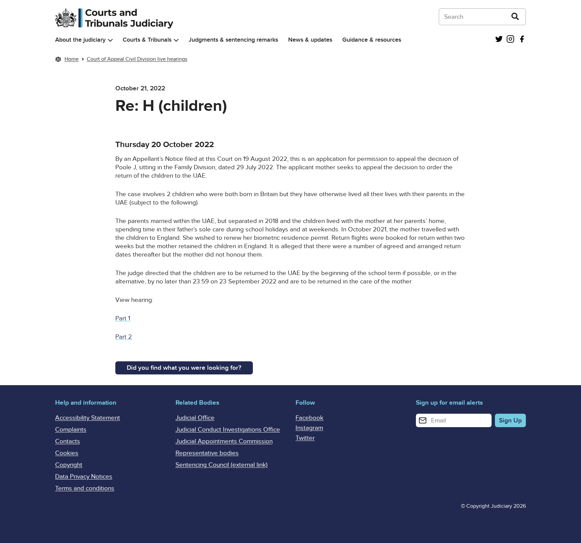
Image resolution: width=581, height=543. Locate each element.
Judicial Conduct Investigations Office (228, 430)
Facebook (309, 418)
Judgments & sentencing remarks (233, 39)
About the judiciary (80, 39)
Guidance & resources (371, 39)
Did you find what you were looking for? (184, 368)
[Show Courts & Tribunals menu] (176, 40)
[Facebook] (522, 40)
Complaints (70, 430)
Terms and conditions (84, 488)
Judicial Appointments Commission (224, 441)
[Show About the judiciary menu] (110, 40)
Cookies (66, 453)
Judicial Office (195, 418)
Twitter (305, 438)
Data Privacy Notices (83, 477)
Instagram (309, 428)
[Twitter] (499, 40)
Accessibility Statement (87, 418)
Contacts (67, 441)
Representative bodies (207, 453)
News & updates (310, 39)
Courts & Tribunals (147, 39)
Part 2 (123, 337)
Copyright (68, 465)
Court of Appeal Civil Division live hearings (137, 59)
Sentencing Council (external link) (222, 465)
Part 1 (122, 318)
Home (72, 59)
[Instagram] (510, 40)
